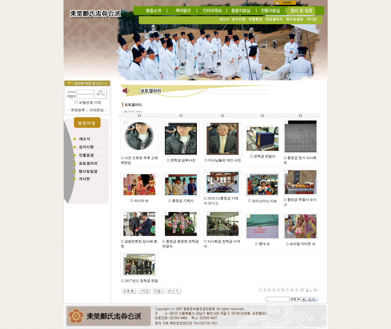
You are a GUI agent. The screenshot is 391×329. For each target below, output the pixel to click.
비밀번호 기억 (90, 103)
